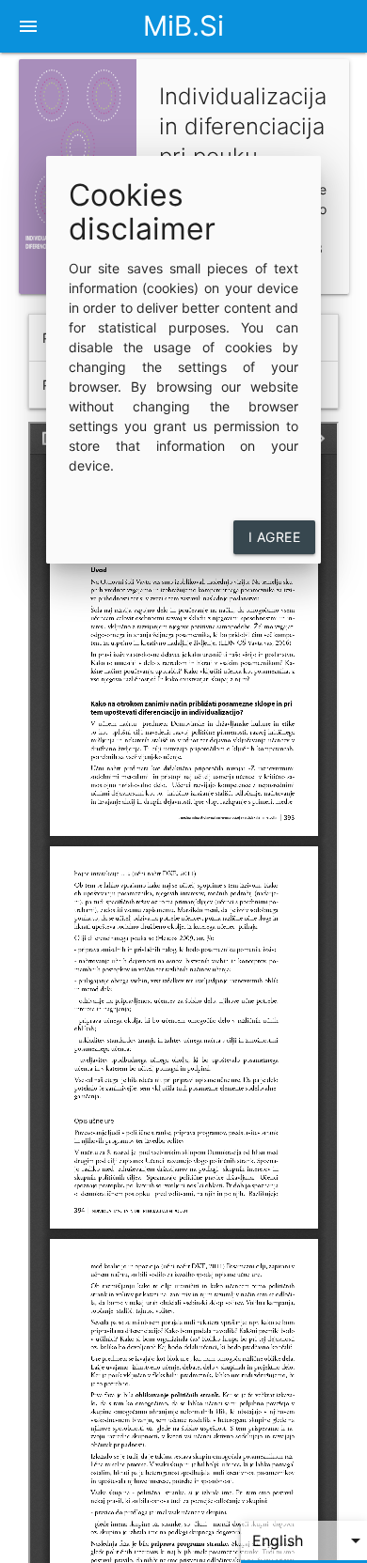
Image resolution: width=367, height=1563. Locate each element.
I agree (274, 537)
